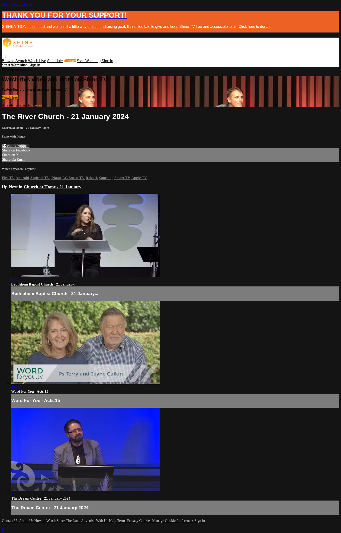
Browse (8, 61)
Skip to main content (17, 4)
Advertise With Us (94, 521)
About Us (26, 521)
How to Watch (45, 521)
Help (113, 521)
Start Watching (89, 61)
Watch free (10, 97)
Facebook (9, 146)
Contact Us (10, 521)
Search (21, 61)
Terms (122, 521)
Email (25, 146)
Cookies (145, 521)
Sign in (107, 61)
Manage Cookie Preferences (173, 521)
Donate (70, 61)
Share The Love (68, 521)
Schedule (55, 61)
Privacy (133, 521)
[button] (4, 56)
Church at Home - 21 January (22, 127)
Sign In (34, 65)
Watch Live (37, 61)
